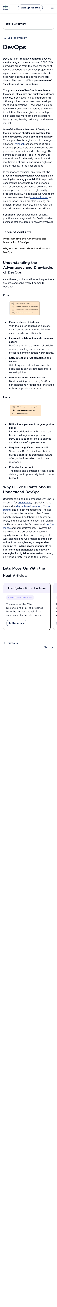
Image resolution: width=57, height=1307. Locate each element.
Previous (13, 643)
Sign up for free (30, 8)
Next (46, 647)
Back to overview (17, 37)
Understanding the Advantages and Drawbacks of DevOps (25, 240)
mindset (19, 143)
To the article (17, 623)
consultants (24, 502)
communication (39, 197)
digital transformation (28, 506)
